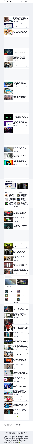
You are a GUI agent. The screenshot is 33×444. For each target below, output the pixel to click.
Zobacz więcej (16, 206)
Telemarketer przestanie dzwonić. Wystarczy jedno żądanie (20, 19)
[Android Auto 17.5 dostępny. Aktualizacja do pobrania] (6, 295)
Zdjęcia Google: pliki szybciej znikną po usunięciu (19, 162)
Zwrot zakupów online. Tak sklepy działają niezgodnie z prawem (20, 64)
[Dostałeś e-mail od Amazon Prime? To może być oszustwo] (8, 91)
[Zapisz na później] (26, 21)
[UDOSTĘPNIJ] (28, 21)
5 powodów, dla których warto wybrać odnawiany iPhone (20, 97)
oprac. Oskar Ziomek (21, 23)
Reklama (21, 432)
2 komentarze (16, 21)
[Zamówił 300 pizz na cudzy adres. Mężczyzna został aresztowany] (8, 328)
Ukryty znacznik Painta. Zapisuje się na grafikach (20, 25)
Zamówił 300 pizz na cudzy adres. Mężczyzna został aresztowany (20, 328)
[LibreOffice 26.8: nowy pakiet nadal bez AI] (8, 156)
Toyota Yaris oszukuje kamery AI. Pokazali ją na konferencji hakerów (24, 298)
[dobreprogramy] (10, 1)
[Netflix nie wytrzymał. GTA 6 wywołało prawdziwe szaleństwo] (8, 130)
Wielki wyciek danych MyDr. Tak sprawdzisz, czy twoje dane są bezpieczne (20, 58)
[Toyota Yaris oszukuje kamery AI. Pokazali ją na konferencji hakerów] (18, 299)
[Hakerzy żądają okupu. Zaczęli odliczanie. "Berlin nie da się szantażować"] (8, 32)
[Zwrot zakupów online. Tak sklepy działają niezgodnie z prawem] (8, 65)
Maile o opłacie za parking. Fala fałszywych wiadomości (23, 291)
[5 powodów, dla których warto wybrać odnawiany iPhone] (8, 97)
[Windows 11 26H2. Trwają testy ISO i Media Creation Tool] (8, 123)
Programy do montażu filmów (7, 425)
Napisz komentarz (16, 92)
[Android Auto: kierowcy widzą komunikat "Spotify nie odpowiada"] (8, 226)
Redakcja (13, 432)
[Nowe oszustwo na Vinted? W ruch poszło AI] (8, 411)
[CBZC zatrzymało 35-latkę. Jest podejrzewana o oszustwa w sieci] (18, 203)
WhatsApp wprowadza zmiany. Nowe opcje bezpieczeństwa (12, 203)
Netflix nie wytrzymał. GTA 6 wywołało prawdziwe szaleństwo (20, 129)
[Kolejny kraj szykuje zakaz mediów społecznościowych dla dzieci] (8, 309)
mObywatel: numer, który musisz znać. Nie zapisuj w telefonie (20, 398)
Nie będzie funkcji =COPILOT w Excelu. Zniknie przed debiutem (20, 373)
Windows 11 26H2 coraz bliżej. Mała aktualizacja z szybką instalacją (20, 265)
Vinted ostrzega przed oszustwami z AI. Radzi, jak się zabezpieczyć (21, 334)
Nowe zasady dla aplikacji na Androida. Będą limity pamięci (20, 117)
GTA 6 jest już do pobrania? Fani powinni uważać (20, 321)
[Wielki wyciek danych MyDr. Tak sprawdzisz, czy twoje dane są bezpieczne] (8, 58)
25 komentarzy (16, 260)
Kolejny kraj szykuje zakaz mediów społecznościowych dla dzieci (20, 309)
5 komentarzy (16, 53)
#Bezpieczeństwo (9, 181)
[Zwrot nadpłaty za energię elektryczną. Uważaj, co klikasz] (22, 186)
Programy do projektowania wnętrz (8, 424)
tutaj (19, 442)
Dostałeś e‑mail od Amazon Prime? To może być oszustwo (21, 90)
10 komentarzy (16, 60)
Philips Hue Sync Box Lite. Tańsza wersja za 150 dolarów (20, 245)
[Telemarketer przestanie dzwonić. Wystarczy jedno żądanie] (8, 19)
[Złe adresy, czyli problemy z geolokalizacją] (18, 295)
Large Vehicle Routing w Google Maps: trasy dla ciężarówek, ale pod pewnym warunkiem (22, 286)
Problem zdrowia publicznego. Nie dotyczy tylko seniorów (20, 271)
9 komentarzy (16, 125)
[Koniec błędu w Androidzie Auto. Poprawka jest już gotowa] (8, 149)
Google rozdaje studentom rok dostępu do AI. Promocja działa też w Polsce (21, 347)
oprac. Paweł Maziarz (22, 82)
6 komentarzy (16, 164)
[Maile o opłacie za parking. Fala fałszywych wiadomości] (18, 291)
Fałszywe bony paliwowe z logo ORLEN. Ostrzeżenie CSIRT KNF (12, 298)
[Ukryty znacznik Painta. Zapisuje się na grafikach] (8, 26)
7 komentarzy (16, 336)
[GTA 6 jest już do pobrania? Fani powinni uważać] (8, 322)
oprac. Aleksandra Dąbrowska (23, 62)
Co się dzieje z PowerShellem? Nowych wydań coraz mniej (19, 51)
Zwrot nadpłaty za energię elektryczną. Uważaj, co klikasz (22, 190)
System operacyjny (18, 425)
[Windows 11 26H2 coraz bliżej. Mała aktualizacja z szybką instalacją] (8, 265)
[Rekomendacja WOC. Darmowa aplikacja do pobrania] (18, 195)
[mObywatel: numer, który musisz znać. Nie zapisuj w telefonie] (8, 399)
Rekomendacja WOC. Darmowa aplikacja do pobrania (24, 195)
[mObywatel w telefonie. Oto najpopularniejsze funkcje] (8, 213)
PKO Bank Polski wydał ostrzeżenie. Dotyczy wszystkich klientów (24, 199)
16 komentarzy (16, 400)
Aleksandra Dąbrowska (22, 17)
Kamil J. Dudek (21, 49)
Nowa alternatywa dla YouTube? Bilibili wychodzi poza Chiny (20, 405)
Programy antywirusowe (7, 426)
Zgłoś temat (25, 432)
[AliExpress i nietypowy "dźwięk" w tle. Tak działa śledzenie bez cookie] (8, 360)
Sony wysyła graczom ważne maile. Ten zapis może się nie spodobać (19, 84)
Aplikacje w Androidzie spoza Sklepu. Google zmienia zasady (20, 385)
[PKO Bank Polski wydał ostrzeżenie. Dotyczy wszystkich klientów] (18, 199)
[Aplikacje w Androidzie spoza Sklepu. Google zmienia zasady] (8, 386)
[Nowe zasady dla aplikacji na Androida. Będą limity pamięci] (8, 117)
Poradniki (17, 422)
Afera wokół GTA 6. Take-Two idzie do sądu (20, 379)
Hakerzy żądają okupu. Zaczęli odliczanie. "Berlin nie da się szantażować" (20, 32)
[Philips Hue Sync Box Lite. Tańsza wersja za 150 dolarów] (8, 246)
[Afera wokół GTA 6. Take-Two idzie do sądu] (8, 379)
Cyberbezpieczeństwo (18, 424)
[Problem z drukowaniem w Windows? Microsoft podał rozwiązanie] (8, 258)
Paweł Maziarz (21, 319)
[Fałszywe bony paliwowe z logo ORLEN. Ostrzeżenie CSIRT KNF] (6, 299)
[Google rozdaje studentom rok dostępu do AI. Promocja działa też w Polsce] (8, 347)
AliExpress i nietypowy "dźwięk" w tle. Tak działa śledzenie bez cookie (20, 360)
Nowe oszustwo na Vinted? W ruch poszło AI (20, 411)
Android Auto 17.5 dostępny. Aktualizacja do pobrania (12, 295)
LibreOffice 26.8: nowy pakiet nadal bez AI (19, 156)
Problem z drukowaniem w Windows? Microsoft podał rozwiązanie (19, 259)
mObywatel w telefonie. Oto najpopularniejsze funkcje (19, 213)
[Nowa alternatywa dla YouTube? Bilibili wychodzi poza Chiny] (8, 405)
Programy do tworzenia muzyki (7, 423)
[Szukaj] (18, 1)
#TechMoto (8, 277)
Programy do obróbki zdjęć (7, 422)
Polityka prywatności (12, 433)
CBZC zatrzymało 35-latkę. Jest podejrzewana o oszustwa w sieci (24, 203)
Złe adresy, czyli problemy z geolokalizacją (23, 295)
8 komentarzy (16, 131)
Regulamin (17, 432)
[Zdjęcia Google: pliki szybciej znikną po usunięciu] (8, 162)
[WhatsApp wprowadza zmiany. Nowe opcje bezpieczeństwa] (6, 203)
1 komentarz (16, 34)
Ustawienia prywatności (20, 433)
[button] (28, 1)
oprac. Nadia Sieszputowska (22, 30)
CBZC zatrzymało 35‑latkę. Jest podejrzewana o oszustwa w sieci (20, 366)
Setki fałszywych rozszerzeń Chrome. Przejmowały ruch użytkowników (19, 392)
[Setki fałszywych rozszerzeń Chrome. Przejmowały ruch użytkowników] (8, 392)
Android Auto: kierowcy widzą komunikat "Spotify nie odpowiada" (20, 226)
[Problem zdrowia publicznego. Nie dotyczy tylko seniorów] (8, 271)
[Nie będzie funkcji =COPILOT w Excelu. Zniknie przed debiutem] (8, 373)
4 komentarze (16, 330)
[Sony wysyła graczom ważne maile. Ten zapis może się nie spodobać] (8, 84)
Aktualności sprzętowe (18, 423)
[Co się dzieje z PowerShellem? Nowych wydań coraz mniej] (8, 52)
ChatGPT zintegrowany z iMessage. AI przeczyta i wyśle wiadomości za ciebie (21, 354)
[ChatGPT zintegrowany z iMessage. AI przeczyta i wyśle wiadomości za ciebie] (8, 354)
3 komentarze (16, 66)
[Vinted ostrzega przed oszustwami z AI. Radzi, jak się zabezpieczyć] (8, 334)
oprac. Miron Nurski (21, 351)
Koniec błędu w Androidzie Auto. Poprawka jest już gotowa (20, 149)
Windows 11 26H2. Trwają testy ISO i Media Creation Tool (20, 123)
